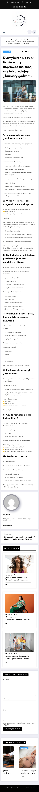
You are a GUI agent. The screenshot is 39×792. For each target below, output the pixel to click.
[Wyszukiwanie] (29, 31)
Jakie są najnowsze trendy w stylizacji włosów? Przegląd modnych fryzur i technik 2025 (18, 538)
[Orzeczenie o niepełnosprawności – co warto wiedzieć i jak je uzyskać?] (19, 603)
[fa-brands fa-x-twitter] (17, 7)
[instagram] (22, 7)
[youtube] (25, 7)
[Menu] (3, 32)
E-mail (4, 710)
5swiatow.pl (7, 51)
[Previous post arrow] (34, 537)
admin (18, 51)
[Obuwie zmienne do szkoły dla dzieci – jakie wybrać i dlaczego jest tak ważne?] (19, 642)
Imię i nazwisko (7, 699)
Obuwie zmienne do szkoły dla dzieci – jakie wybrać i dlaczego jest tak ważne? (18, 657)
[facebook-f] (14, 7)
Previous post (8, 534)
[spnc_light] (34, 32)
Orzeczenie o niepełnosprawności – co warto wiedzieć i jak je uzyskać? (18, 618)
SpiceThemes (19, 789)
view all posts (7, 525)
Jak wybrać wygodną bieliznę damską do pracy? (16, 772)
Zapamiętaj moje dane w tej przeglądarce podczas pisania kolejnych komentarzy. (19, 724)
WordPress (20, 787)
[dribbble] (19, 7)
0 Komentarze (31, 51)
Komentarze (6, 680)
